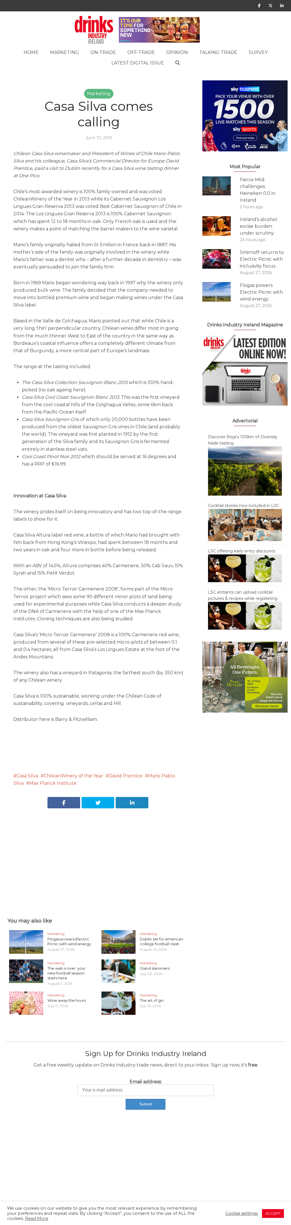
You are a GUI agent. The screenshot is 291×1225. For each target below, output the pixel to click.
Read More (36, 1218)
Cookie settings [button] (241, 1213)
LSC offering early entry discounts (241, 551)
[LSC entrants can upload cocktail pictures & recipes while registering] (245, 615)
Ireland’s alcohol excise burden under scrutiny (258, 226)
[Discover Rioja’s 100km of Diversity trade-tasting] (245, 470)
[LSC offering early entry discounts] (245, 568)
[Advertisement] (98, 856)
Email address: (146, 1081)
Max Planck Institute (52, 783)
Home (31, 52)
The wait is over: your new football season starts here (66, 973)
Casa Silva (27, 776)
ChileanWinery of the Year (73, 776)
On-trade (103, 52)
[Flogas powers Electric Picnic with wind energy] (221, 292)
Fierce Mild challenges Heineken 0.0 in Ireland (257, 190)
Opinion (177, 52)
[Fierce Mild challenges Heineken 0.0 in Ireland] (221, 185)
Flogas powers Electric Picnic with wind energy (69, 941)
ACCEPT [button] (272, 1213)
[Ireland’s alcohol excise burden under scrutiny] (221, 226)
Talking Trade (218, 52)
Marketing (64, 52)
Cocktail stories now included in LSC (243, 505)
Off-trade (141, 52)
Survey (258, 52)
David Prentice (125, 776)
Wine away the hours (66, 1000)
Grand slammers (155, 968)
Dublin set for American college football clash (161, 941)
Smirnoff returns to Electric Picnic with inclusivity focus (262, 259)
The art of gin (152, 1000)
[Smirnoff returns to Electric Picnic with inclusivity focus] (221, 259)
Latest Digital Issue (137, 63)
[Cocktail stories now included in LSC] (245, 524)
